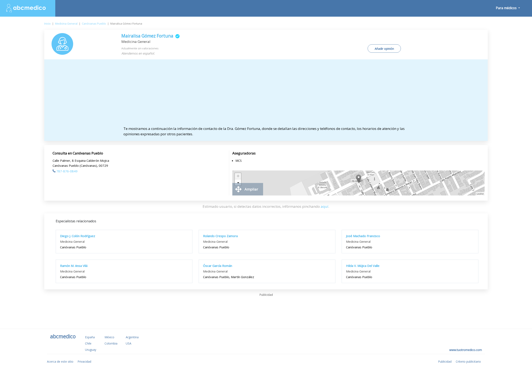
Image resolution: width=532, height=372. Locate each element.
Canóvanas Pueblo (94, 23)
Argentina (132, 337)
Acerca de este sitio (60, 361)
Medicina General (66, 23)
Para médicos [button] (506, 8)
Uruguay (90, 350)
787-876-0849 (67, 171)
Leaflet (480, 193)
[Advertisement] (266, 95)
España (90, 337)
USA (128, 343)
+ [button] (238, 176)
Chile (88, 343)
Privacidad (84, 361)
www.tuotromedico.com (465, 350)
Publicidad (445, 361)
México (109, 337)
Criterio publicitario (468, 361)
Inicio (47, 23)
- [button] (238, 182)
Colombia (111, 343)
